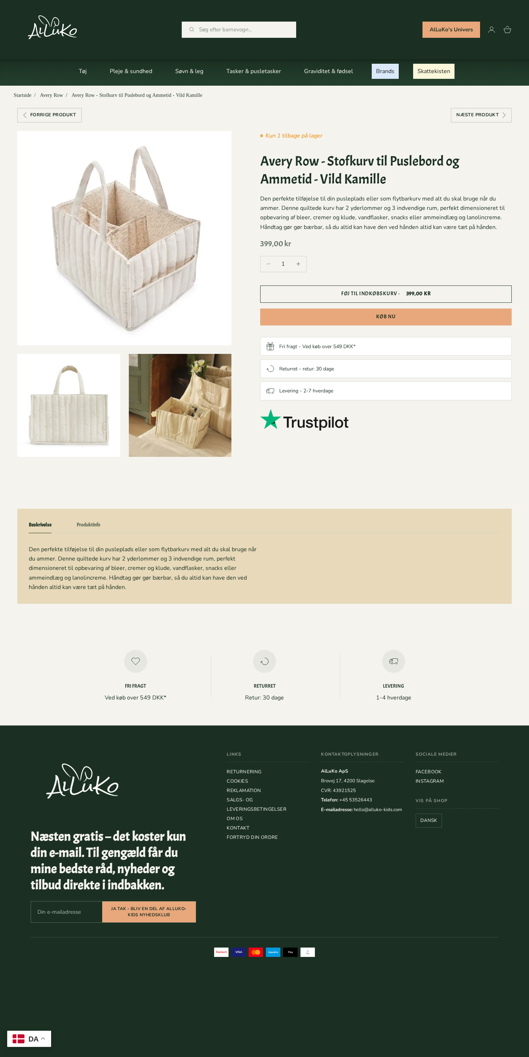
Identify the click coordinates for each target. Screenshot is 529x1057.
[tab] (40, 526)
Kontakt (238, 828)
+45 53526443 (355, 800)
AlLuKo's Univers (451, 29)
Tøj (83, 71)
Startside (22, 95)
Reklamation (244, 790)
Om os (235, 818)
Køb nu (386, 316)
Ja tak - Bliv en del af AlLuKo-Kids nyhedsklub (148, 912)
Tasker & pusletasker (253, 71)
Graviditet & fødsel (328, 71)
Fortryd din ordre (252, 837)
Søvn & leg (189, 71)
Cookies (237, 781)
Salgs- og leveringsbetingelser (256, 805)
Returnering (244, 772)
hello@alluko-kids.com (378, 809)
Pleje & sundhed (131, 71)
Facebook (429, 772)
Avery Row (51, 95)
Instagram (430, 781)
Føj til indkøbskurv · (386, 293)
